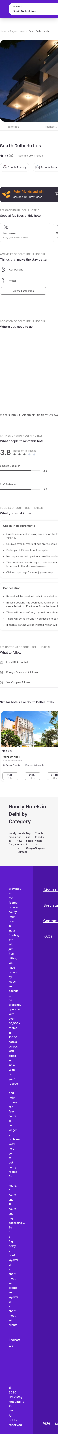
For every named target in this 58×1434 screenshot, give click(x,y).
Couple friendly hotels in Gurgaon (38, 841)
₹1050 (32, 776)
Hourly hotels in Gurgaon (11, 839)
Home (3, 31)
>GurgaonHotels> (17, 31)
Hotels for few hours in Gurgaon (20, 842)
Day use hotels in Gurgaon (29, 841)
